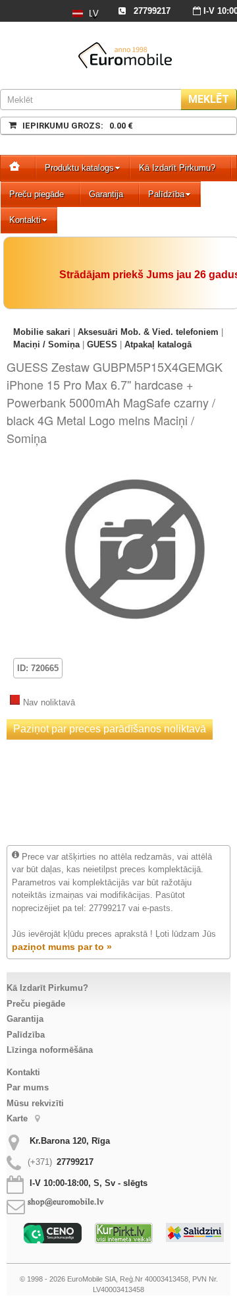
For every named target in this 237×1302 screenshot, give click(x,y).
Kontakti (25, 220)
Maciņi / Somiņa (46, 344)
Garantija (106, 194)
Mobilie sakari (41, 332)
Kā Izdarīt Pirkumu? (177, 168)
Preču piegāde (36, 194)
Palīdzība (166, 194)
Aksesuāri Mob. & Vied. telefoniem (148, 332)
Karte (18, 1118)
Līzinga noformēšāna (50, 1050)
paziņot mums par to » (62, 946)
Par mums (28, 1087)
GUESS (102, 344)
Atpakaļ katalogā (158, 344)
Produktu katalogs (79, 168)
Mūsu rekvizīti (35, 1103)
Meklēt (208, 99)
